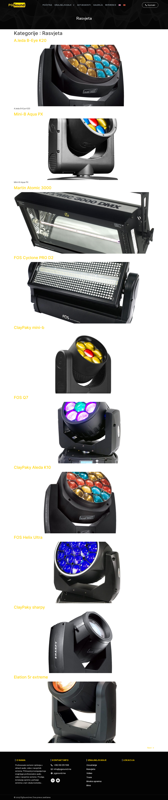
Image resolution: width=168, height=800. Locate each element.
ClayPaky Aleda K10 (32, 467)
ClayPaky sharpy (29, 607)
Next (150, 747)
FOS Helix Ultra (28, 537)
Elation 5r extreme (31, 677)
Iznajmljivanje (62, 5)
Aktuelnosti (84, 5)
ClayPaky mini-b (29, 327)
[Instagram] (53, 780)
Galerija (98, 5)
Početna (47, 5)
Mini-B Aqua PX (28, 114)
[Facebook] (58, 780)
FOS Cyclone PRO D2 (33, 257)
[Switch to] (119, 5)
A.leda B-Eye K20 (30, 40)
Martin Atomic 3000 (32, 187)
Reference (110, 5)
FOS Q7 (21, 397)
